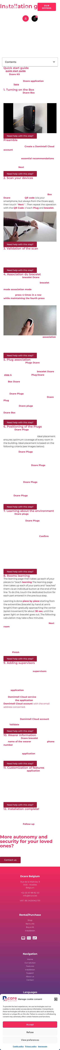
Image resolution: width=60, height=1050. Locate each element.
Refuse (30, 1032)
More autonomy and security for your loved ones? (26, 841)
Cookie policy (18, 1046)
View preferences (30, 1040)
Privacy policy (31, 1046)
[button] (55, 999)
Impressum (42, 1046)
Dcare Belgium (30, 876)
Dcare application (33, 81)
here (16, 84)
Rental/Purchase (30, 914)
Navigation (30, 953)
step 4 (8, 375)
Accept (30, 1024)
